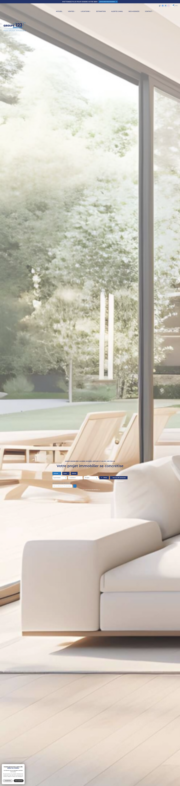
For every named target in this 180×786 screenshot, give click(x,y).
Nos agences (134, 11)
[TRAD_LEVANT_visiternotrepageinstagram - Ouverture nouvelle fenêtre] (168, 6)
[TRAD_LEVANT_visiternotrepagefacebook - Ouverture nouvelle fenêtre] (163, 6)
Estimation (101, 11)
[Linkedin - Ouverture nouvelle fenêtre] (166, 6)
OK (75, 486)
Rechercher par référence (61, 483)
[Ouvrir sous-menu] (75, 11)
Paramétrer (8, 780)
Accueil (59, 11)
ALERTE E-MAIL (117, 11)
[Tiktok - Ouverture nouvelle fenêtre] (160, 6)
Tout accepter (18, 780)
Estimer (74, 473)
